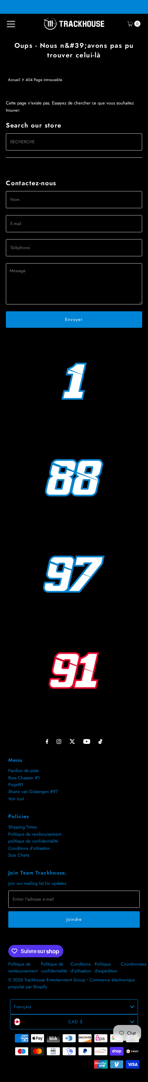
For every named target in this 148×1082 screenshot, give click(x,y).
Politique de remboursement (34, 834)
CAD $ (75, 1021)
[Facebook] (47, 741)
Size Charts (18, 855)
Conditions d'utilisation (29, 848)
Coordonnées (133, 964)
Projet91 (15, 784)
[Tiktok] (100, 741)
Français (22, 1006)
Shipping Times (22, 827)
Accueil (14, 79)
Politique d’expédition (106, 967)
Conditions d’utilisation (81, 967)
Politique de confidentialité (54, 967)
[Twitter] (72, 741)
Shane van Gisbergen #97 (33, 791)
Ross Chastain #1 (24, 777)
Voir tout (16, 798)
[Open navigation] (11, 23)
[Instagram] (58, 741)
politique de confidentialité (33, 841)
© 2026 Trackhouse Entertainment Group (46, 980)
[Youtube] (86, 741)
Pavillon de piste (23, 770)
